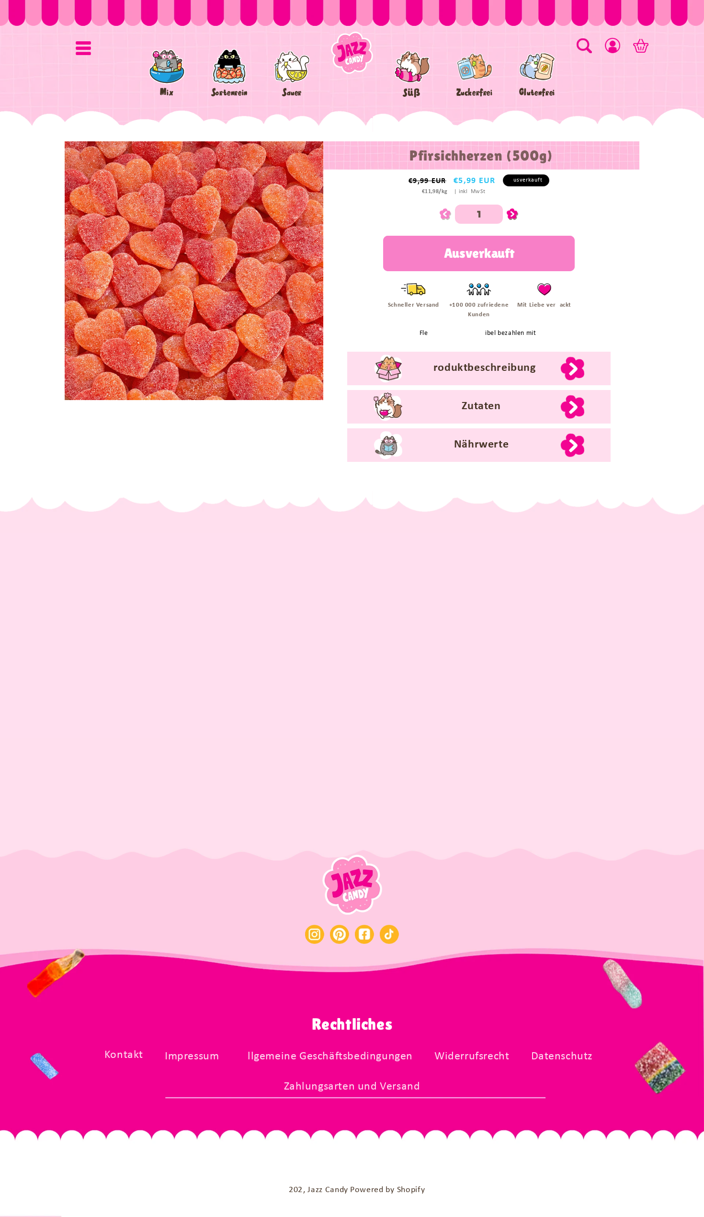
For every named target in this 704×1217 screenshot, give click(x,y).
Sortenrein (229, 92)
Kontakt (123, 1055)
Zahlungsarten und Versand (352, 1086)
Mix (166, 92)
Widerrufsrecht (471, 1056)
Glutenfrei (537, 92)
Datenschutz (562, 1056)
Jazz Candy (327, 1189)
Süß (412, 92)
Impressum (192, 1056)
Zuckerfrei (474, 92)
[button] (83, 47)
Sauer (292, 92)
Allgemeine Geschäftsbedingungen (326, 1056)
